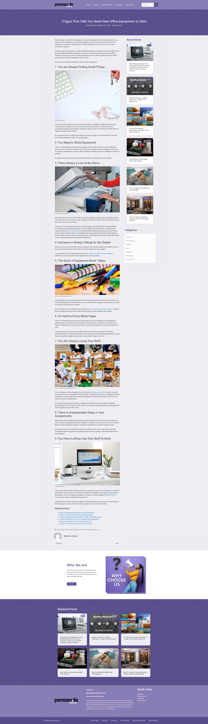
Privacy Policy (125, 720)
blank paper (61, 530)
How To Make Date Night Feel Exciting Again (139, 189)
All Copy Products (74, 231)
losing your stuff (97, 392)
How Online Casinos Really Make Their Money (138, 160)
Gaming (128, 244)
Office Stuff (85, 530)
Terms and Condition (139, 720)
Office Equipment (75, 530)
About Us (105, 720)
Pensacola (118, 5)
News (127, 248)
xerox (98, 530)
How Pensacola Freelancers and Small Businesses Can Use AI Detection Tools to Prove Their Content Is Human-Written (139, 67)
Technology (129, 256)
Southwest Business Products (103, 309)
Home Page (95, 720)
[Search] (156, 5)
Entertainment (107, 5)
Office (67, 530)
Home (88, 5)
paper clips (92, 530)
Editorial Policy (153, 720)
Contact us (114, 720)
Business (96, 5)
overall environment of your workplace (100, 253)
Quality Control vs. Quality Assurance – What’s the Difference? (138, 99)
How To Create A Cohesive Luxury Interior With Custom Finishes (139, 218)
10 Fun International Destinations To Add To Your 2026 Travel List (139, 130)
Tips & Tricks (129, 5)
